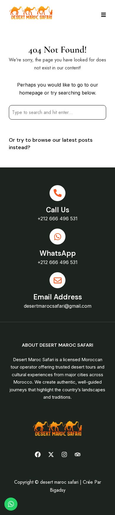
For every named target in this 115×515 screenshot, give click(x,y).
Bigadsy (57, 490)
